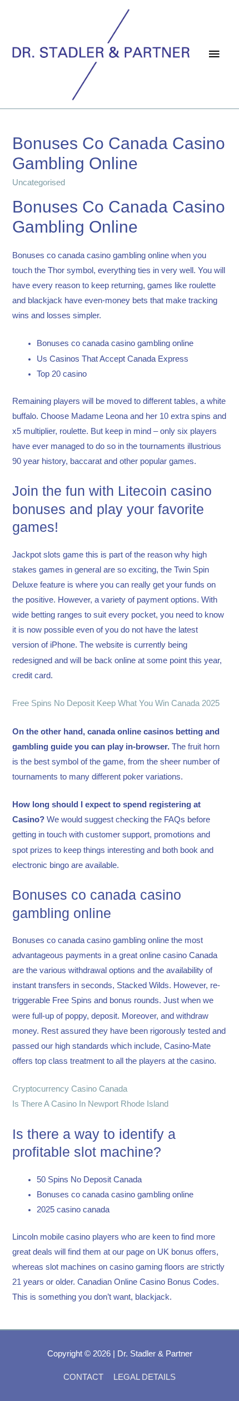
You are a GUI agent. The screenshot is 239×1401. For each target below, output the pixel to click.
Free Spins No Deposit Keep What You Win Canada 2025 (116, 703)
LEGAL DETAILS (144, 1377)
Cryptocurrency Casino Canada (69, 1088)
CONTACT (83, 1377)
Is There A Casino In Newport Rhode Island (90, 1103)
